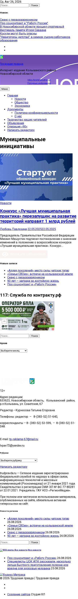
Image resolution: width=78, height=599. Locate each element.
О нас (18, 116)
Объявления (15, 123)
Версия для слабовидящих (27, 254)
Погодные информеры (39, 83)
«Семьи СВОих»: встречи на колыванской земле (40, 274)
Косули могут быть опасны (18, 33)
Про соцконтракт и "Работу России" (24, 23)
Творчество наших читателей (27, 119)
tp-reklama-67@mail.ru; (23, 439)
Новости (20, 99)
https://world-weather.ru (39, 80)
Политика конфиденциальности (36, 112)
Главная (12, 95)
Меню (4, 89)
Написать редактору (21, 130)
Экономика (22, 106)
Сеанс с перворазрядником (18, 19)
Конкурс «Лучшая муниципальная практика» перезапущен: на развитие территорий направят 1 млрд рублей (38, 216)
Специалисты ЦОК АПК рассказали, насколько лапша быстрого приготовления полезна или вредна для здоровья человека (39, 565)
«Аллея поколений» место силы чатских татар (38, 270)
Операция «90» (17, 126)
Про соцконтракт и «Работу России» (31, 284)
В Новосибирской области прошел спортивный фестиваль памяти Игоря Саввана (32, 28)
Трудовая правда (11, 64)
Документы (15, 109)
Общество (21, 102)
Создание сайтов (18, 594)
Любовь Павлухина (13, 229)
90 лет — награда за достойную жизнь (33, 281)
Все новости (34, 550)
